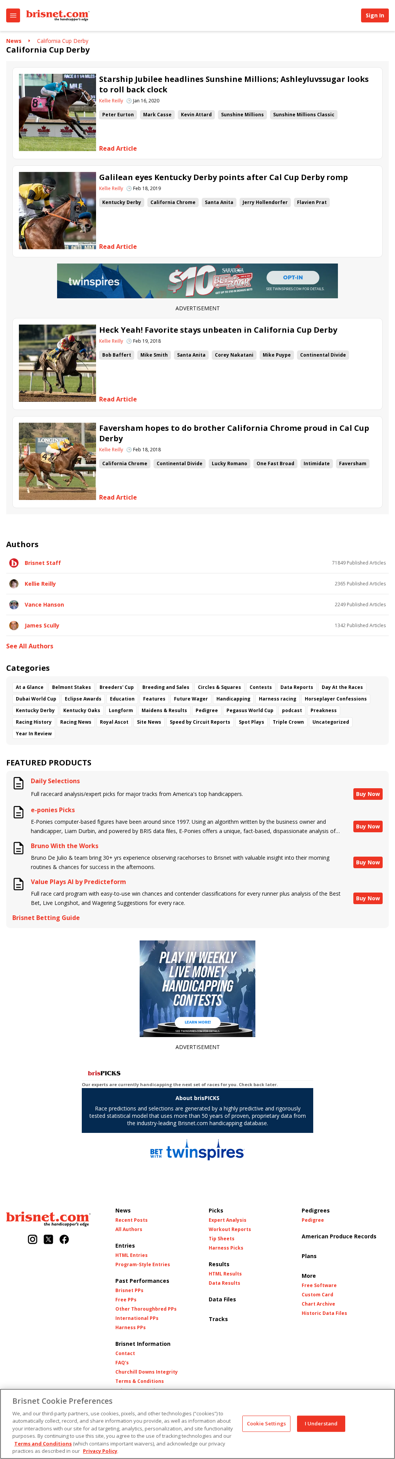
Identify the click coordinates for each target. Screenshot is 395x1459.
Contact (125, 1353)
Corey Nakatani (234, 355)
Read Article (118, 149)
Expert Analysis (227, 1220)
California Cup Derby (62, 40)
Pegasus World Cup (249, 710)
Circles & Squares (219, 687)
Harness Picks (226, 1248)
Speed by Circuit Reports (200, 722)
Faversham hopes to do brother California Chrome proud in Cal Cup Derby (234, 433)
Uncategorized (330, 722)
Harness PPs (130, 1328)
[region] (197, 1424)
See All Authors (29, 646)
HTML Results (225, 1274)
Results (219, 1264)
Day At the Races (342, 687)
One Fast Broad (275, 463)
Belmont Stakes (71, 687)
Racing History (34, 722)
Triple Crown (288, 722)
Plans (309, 1256)
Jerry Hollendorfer (265, 202)
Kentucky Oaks (81, 710)
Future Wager (191, 698)
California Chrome (173, 202)
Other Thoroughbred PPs (146, 1309)
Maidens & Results (164, 710)
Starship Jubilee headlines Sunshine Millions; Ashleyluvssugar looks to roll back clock (234, 84)
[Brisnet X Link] (48, 1240)
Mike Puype (277, 355)
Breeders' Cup (117, 687)
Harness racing (277, 698)
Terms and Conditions (43, 1443)
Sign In (375, 15)
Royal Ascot (114, 722)
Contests (261, 687)
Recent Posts (131, 1220)
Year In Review (34, 733)
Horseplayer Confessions (336, 698)
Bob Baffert (116, 355)
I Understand (321, 1423)
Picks (216, 1210)
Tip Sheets (222, 1239)
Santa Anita (219, 202)
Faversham (352, 463)
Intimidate (317, 463)
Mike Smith (154, 355)
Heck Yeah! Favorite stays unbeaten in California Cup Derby (218, 330)
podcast (292, 710)
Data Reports (296, 687)
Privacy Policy (100, 1450)
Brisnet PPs (129, 1290)
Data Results (224, 1283)
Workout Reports (230, 1229)
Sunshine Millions (242, 114)
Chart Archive (318, 1304)
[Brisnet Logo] (57, 15)
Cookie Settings (266, 1423)
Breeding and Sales (165, 687)
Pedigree (207, 710)
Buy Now (368, 794)
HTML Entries (131, 1255)
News (14, 40)
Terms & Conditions (139, 1381)
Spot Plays (251, 722)
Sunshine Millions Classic (303, 114)
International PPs (137, 1318)
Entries (125, 1245)
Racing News (75, 722)
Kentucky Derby (121, 202)
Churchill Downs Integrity (146, 1372)
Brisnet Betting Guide (46, 918)
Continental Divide (323, 355)
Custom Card (317, 1295)
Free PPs (126, 1300)
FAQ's (122, 1363)
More (309, 1275)
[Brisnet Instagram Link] (32, 1240)
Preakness (324, 710)
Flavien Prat (312, 202)
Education (122, 698)
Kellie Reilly (111, 101)
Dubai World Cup (36, 698)
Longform (121, 710)
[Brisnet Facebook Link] (64, 1240)
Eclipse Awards (83, 698)
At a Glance (30, 687)
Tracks (218, 1319)
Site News (149, 722)
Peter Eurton (118, 114)
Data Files (222, 1299)
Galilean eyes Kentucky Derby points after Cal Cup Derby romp (223, 177)
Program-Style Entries (142, 1265)
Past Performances (142, 1280)
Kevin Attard (196, 114)
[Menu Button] (13, 15)
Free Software (319, 1285)
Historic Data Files (324, 1313)
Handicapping (233, 698)
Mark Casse (157, 114)
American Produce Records (339, 1236)
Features (154, 698)
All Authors (128, 1229)
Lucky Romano (229, 463)
